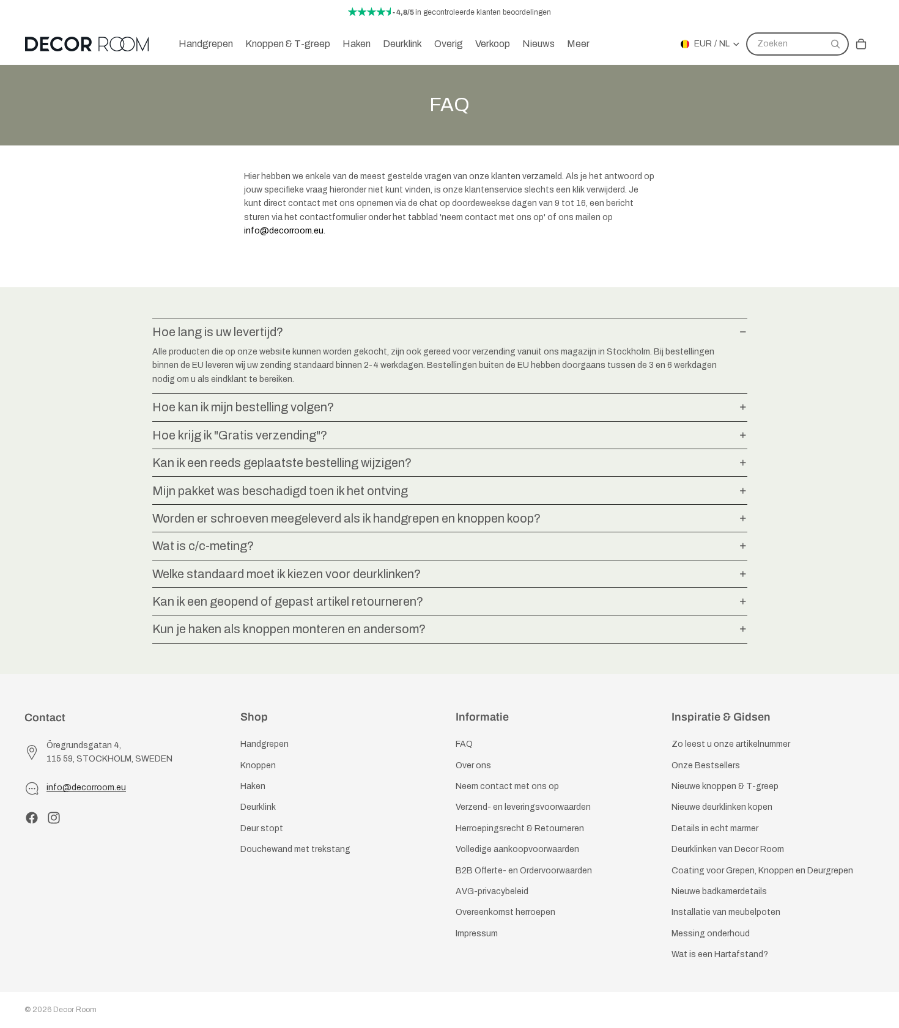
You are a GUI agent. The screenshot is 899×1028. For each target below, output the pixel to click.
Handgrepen (264, 744)
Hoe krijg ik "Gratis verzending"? (239, 435)
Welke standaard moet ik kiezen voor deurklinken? (286, 574)
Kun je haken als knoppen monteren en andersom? (289, 629)
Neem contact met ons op (507, 786)
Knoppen (258, 764)
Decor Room (75, 1009)
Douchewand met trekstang (295, 849)
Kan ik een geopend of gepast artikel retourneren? (287, 601)
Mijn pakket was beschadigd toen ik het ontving (280, 490)
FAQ (464, 744)
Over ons (473, 764)
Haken (252, 786)
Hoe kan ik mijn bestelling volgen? (243, 407)
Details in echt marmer (714, 827)
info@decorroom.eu (284, 230)
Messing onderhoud (710, 933)
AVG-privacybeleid (492, 891)
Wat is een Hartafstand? (719, 954)
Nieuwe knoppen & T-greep (725, 786)
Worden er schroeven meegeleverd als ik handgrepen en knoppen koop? (346, 518)
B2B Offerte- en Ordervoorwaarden (524, 870)
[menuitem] (578, 44)
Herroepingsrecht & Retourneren (520, 827)
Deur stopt (261, 827)
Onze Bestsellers (705, 764)
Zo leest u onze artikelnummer (730, 744)
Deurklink (258, 807)
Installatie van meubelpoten (725, 912)
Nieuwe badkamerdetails (719, 891)
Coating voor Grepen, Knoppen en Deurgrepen (762, 870)
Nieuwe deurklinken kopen (721, 807)
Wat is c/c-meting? (203, 546)
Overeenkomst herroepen (505, 912)
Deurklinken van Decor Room (727, 849)
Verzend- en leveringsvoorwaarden (523, 807)
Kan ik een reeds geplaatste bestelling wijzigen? (282, 462)
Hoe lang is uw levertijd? (217, 332)
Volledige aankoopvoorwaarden (517, 849)
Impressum (477, 933)
